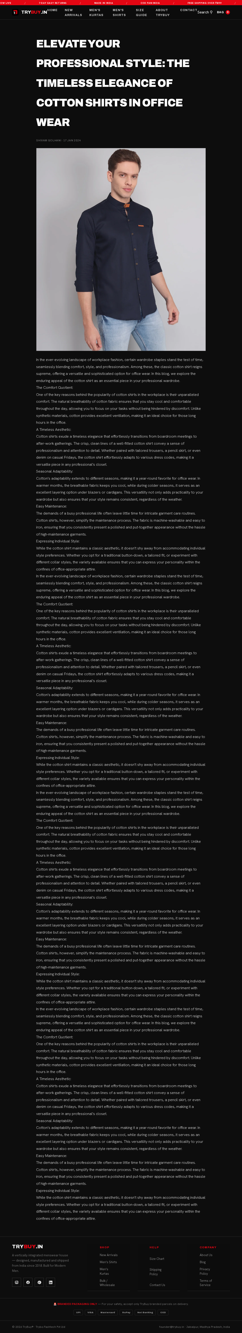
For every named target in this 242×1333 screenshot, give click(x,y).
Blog (203, 1262)
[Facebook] (27, 1282)
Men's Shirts (119, 12)
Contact (188, 10)
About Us (206, 1255)
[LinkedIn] (50, 1282)
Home (52, 10)
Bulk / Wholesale (107, 1283)
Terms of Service (206, 1283)
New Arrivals (73, 12)
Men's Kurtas (96, 12)
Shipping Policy (155, 1272)
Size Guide (141, 12)
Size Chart (157, 1259)
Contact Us (157, 1285)
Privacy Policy (205, 1271)
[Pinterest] (39, 1282)
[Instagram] (16, 1282)
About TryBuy (163, 12)
